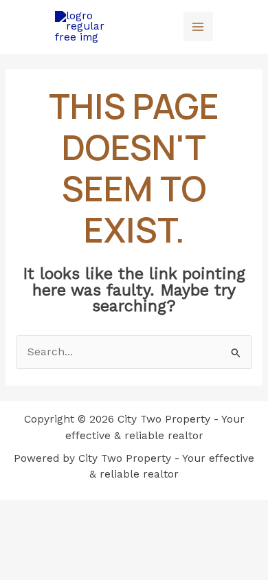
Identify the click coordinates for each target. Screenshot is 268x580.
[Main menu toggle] (198, 26)
